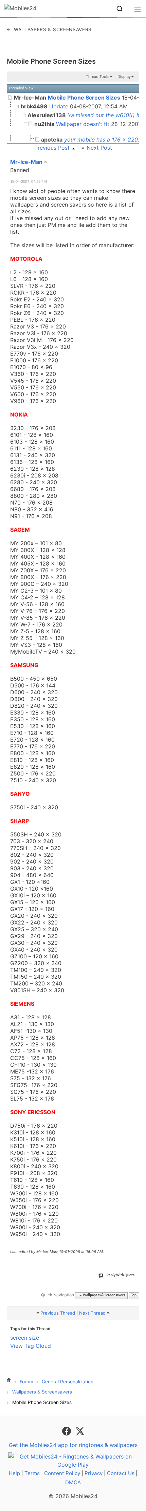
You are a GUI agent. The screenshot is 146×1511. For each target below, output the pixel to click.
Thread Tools (97, 76)
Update (58, 106)
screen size (24, 1337)
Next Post (99, 147)
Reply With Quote (121, 1275)
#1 (134, 158)
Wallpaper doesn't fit (82, 124)
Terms (32, 1473)
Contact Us (120, 1473)
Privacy (94, 1473)
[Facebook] (67, 1430)
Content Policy (62, 1473)
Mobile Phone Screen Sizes (51, 61)
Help (14, 1473)
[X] (79, 1430)
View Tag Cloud (30, 1345)
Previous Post (52, 147)
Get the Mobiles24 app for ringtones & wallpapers (73, 1445)
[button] (119, 9)
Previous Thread (57, 1313)
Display (124, 76)
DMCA (73, 1482)
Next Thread (92, 1313)
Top (133, 1295)
